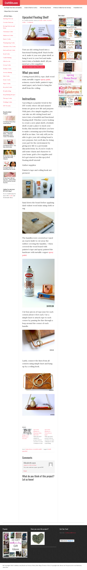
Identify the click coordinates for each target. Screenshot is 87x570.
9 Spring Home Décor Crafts (64, 84)
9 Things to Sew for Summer (64, 106)
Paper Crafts (6, 83)
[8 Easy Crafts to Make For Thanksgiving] (70, 60)
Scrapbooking (7, 91)
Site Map (38, 565)
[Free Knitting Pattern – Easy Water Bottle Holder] (10, 144)
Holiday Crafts (7, 68)
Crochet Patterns (8, 22)
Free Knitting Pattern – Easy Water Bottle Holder (9, 146)
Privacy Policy (31, 565)
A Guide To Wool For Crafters (30, 7)
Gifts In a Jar (6, 61)
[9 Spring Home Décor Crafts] (70, 83)
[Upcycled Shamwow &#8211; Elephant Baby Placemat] (39, 436)
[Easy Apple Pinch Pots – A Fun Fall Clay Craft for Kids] (10, 166)
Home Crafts (42, 20)
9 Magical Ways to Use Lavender (11, 11)
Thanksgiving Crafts (9, 43)
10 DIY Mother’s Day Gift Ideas (9, 558)
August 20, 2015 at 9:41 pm (30, 465)
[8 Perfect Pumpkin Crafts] (70, 37)
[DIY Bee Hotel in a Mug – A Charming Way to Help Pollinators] (10, 154)
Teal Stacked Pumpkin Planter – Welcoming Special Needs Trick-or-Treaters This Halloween (8, 134)
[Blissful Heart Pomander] (38, 544)
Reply (25, 471)
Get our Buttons (76, 565)
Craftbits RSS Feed (70, 533)
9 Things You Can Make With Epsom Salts (67, 27)
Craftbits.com (17, 565)
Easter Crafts (7, 39)
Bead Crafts (6, 54)
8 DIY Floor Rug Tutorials (45, 7)
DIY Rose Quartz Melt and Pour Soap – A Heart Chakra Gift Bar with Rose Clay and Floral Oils (9, 180)
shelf (49, 449)
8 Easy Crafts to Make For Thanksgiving (67, 61)
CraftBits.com (11, 3)
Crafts (11, 195)
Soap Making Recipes (9, 94)
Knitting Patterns (8, 18)
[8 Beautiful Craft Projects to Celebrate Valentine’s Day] (70, 94)
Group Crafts (7, 65)
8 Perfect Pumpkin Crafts (64, 39)
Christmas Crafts (8, 31)
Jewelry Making (7, 72)
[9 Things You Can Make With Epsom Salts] (70, 26)
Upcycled (24, 451)
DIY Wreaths (7, 106)
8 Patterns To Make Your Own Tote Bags (62, 7)
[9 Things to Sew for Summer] (70, 105)
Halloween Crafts (8, 35)
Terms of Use (46, 565)
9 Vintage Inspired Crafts (64, 50)
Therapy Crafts (7, 98)
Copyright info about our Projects (61, 565)
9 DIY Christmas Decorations (64, 73)
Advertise (5, 567)
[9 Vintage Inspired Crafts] (70, 49)
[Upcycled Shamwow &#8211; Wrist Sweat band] (50, 436)
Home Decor (29, 449)
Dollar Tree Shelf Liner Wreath (25, 436)
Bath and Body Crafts (9, 50)
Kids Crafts (6, 76)
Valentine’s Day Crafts (9, 46)
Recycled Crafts (37, 449)
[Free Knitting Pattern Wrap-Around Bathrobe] (10, 120)
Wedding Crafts (7, 102)
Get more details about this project (33, 67)
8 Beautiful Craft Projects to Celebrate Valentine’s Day (70, 95)
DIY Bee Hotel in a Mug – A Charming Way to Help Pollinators (9, 157)
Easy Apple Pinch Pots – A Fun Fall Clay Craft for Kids (9, 168)
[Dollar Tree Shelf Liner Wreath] (27, 431)
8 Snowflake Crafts (78, 7)
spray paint (45, 79)
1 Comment (30, 22)
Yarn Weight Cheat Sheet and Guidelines (13, 7)
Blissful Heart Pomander (36, 546)
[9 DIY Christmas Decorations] (70, 71)
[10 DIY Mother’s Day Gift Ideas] (15, 557)
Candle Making (7, 57)
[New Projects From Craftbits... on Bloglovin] (67, 541)
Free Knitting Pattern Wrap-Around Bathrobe (9, 122)
